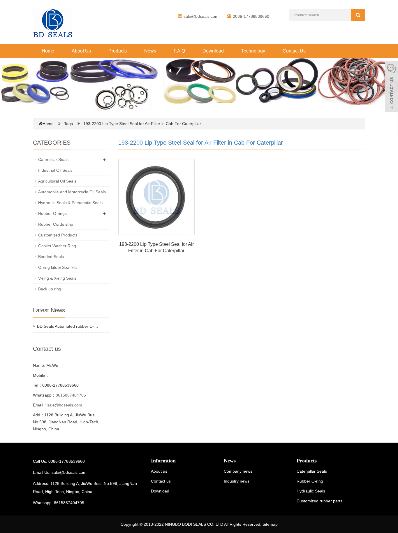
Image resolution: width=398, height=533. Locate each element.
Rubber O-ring (310, 481)
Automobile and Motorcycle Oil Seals (72, 192)
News (150, 50)
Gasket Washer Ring (57, 245)
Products (117, 50)
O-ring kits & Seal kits (58, 267)
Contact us (161, 481)
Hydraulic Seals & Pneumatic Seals (70, 202)
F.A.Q (179, 50)
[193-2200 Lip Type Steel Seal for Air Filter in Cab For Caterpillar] (156, 197)
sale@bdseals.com (201, 16)
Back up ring (49, 289)
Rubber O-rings (52, 213)
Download (213, 50)
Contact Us (294, 50)
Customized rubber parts (319, 501)
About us (159, 471)
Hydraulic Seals (311, 491)
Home (48, 50)
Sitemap (270, 524)
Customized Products (58, 235)
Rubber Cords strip (55, 224)
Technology (253, 50)
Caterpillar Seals (53, 159)
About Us (81, 50)
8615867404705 (71, 395)
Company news (238, 471)
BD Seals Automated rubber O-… (67, 326)
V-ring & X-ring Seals (57, 278)
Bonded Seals (51, 256)
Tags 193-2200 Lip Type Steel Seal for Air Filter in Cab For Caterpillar (132, 123)
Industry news (236, 481)
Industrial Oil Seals (55, 170)
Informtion (163, 461)
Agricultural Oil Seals (57, 181)
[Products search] (358, 15)
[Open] (391, 87)
